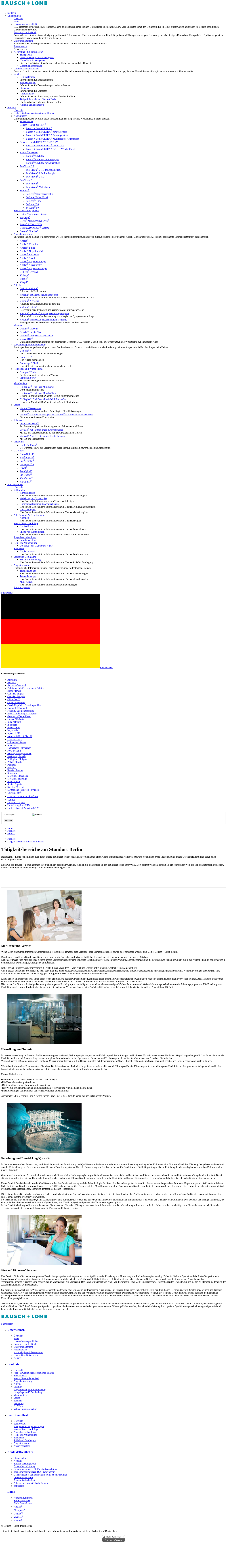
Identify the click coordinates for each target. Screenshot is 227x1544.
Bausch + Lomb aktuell (25, 32)
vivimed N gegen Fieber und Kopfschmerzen (42, 436)
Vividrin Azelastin (29, 301)
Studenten (24, 88)
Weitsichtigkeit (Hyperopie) (33, 498)
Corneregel (26, 357)
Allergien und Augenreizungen (29, 515)
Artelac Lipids (27, 247)
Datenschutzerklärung (24, 1466)
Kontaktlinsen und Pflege (26, 523)
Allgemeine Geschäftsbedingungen (31, 1483)
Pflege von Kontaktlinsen (32, 531)
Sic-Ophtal (26, 475)
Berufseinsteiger (28, 82)
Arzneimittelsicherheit (24, 1480)
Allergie (17, 285)
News (16, 21)
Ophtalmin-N (27, 464)
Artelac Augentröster (31, 265)
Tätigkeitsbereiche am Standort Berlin (38, 99)
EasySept (25, 217)
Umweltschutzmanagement (33, 60)
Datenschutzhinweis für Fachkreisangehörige (35, 1469)
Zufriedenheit (26, 121)
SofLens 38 (32, 204)
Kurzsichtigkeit (27, 492)
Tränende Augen (28, 576)
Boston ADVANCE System (34, 227)
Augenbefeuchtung (23, 234)
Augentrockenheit (22, 565)
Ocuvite (18, 1513)
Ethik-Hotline (20, 1458)
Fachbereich (7, 592)
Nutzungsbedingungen (25, 1463)
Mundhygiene (20, 383)
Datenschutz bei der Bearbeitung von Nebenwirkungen (40, 1474)
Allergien (24, 518)
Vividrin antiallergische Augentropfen (39, 294)
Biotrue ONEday (29, 152)
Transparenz (26, 54)
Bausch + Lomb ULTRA (33, 125)
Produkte (11, 107)
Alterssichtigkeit (28, 509)
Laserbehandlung (28, 540)
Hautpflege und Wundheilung (28, 368)
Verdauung (19, 441)
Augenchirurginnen (23, 1497)
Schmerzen (19, 548)
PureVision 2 (27, 166)
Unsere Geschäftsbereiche (26, 68)
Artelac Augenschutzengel (33, 268)
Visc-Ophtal (26, 478)
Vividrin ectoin (28, 307)
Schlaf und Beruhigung (25, 556)
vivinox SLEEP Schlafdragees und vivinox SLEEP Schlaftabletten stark (56, 414)
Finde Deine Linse (23, 1503)
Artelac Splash (28, 258)
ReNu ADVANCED (31, 224)
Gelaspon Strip (28, 372)
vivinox (18, 1520)
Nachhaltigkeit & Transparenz (28, 52)
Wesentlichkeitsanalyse (31, 65)
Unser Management (23, 40)
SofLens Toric (33, 201)
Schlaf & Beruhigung (30, 559)
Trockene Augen (28, 570)
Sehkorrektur (20, 490)
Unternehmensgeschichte (26, 24)
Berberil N (26, 350)
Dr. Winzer (19, 450)
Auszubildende (27, 93)
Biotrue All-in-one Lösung (33, 214)
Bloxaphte (19, 1510)
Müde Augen (26, 582)
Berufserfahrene (27, 77)
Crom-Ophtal (27, 454)
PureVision (26, 180)
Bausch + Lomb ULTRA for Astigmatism (47, 135)
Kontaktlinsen (20, 116)
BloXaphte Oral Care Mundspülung (38, 393)
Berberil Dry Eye (29, 272)
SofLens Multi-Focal (37, 197)
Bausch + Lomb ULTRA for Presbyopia (46, 131)
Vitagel (24, 282)
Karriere (18, 74)
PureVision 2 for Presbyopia (40, 173)
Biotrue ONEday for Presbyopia (42, 159)
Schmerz (18, 420)
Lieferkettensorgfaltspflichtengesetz (37, 57)
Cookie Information (23, 1477)
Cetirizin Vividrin (29, 288)
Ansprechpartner (22, 587)
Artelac (24, 240)
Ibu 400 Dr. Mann (29, 423)
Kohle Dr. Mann (28, 445)
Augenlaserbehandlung (25, 537)
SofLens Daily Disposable (39, 194)
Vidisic (24, 279)
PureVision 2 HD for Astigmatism (43, 170)
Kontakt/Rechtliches (20, 1452)
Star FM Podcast (22, 1500)
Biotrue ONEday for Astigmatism (43, 163)
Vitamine (18, 325)
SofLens (24, 190)
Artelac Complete (29, 244)
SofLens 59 (32, 207)
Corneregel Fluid (29, 363)
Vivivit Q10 (26, 339)
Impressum (19, 1485)
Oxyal (23, 468)
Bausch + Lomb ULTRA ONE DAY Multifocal (50, 149)
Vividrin (18, 1517)
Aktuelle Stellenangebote (32, 104)
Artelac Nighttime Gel (31, 251)
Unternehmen (14, 15)
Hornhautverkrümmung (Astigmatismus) (39, 504)
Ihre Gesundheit (15, 484)
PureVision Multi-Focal (38, 187)
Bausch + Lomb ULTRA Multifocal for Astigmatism (52, 138)
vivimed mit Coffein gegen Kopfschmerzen (41, 430)
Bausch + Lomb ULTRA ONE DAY (39, 142)
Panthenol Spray (28, 377)
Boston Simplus (29, 231)
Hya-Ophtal (27, 457)
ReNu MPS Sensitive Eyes (34, 221)
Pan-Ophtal (26, 471)
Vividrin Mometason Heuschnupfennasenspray (43, 319)
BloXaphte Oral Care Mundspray (37, 387)
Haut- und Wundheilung (25, 543)
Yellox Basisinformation (25, 1409)
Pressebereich (20, 46)
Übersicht (18, 18)
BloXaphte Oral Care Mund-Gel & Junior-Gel (43, 399)
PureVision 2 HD (35, 176)
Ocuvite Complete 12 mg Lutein (36, 335)
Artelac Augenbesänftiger (33, 261)
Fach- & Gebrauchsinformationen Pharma (34, 113)
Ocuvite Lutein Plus (30, 332)
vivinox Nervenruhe (30, 408)
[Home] (24, 7)
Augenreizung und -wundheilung (30, 344)
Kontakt (11, 833)
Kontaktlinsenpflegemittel (26, 210)
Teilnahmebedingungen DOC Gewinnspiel (34, 1472)
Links (11, 1491)
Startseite (11, 13)
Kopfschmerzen (27, 551)
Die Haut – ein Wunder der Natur (36, 545)
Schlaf (17, 405)
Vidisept (24, 275)
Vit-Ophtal (26, 481)
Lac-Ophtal (27, 461)
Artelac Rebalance (29, 254)
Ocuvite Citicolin (29, 328)
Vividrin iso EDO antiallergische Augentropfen (44, 313)
